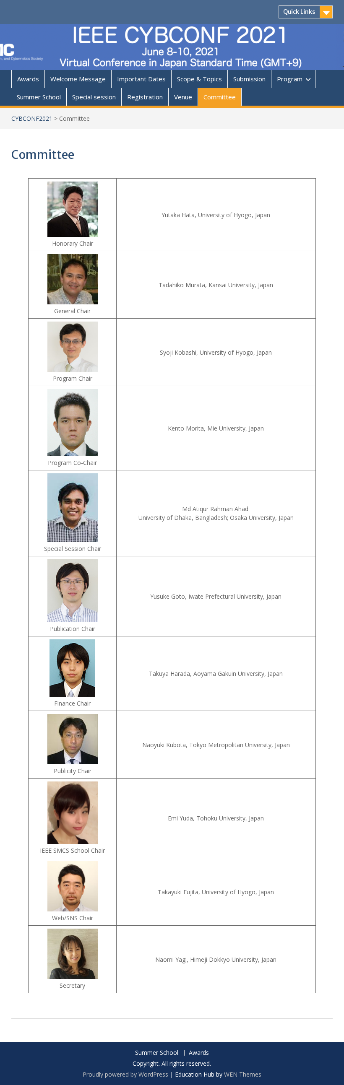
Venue (183, 97)
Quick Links (299, 12)
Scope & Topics (199, 79)
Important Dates (141, 79)
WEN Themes (242, 1074)
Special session (94, 97)
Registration (145, 97)
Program (289, 79)
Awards (28, 79)
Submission (249, 79)
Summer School (39, 97)
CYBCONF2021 (31, 118)
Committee (219, 97)
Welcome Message (78, 79)
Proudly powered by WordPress (125, 1074)
